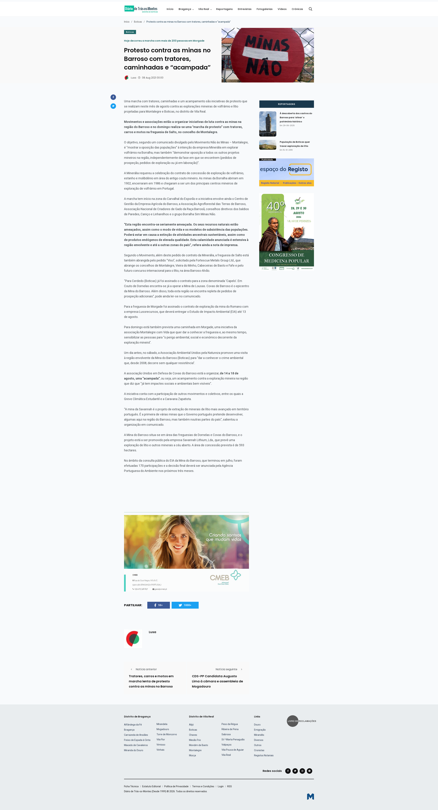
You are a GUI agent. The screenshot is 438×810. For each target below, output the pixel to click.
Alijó (191, 724)
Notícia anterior (146, 669)
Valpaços (226, 744)
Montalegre (195, 750)
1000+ (187, 605)
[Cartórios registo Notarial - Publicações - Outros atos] (286, 172)
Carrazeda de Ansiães (136, 735)
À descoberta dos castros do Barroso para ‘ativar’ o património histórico (296, 117)
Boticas (138, 21)
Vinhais (160, 749)
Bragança (185, 9)
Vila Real (203, 9)
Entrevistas (245, 9)
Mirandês (259, 735)
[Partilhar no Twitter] (113, 106)
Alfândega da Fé (133, 724)
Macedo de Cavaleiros (136, 745)
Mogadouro (163, 729)
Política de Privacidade (176, 786)
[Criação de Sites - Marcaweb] (310, 796)
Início (170, 9)
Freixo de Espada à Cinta (137, 740)
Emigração (260, 729)
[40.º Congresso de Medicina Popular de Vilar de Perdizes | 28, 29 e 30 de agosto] (286, 232)
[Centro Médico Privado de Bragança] (186, 553)
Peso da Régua (230, 724)
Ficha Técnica (131, 786)
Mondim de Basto (198, 745)
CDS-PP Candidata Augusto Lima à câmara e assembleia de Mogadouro (217, 681)
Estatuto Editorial (151, 786)
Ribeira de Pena (230, 729)
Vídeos (282, 9)
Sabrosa (226, 734)
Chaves (193, 735)
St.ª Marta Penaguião (233, 739)
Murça (192, 755)
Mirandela (162, 724)
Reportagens (224, 9)
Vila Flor (161, 739)
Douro (257, 724)
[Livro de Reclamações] (302, 721)
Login (221, 786)
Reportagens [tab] (286, 104)
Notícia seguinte (226, 669)
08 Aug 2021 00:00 (152, 77)
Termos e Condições (203, 786)
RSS (229, 786)
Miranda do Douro (133, 750)
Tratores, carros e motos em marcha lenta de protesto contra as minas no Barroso (151, 681)
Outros (257, 745)
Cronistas (259, 750)
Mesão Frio (195, 740)
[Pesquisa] (310, 9)
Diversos (258, 740)
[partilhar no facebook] (113, 97)
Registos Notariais (264, 755)
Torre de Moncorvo (167, 734)
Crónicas (297, 9)
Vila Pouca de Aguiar (233, 749)
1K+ (160, 605)
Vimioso (161, 744)
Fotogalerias (265, 9)
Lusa (133, 77)
